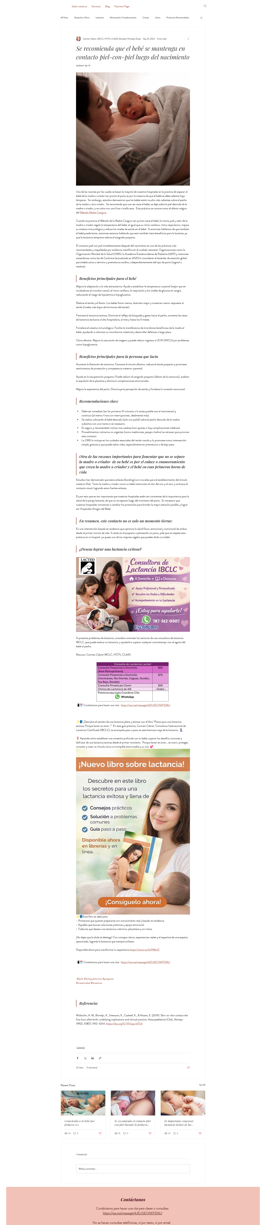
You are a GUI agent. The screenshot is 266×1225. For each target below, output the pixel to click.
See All (202, 1084)
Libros (157, 17)
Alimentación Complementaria (123, 17)
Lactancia (100, 17)
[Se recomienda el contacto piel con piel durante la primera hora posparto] (133, 1103)
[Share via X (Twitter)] (85, 1058)
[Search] (205, 6)
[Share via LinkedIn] (92, 1058)
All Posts (64, 17)
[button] (201, 17)
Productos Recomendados (177, 17)
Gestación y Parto (81, 17)
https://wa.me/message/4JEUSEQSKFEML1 (132, 1213)
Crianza (145, 17)
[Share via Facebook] (77, 1058)
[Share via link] (100, 1058)
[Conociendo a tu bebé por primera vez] (83, 1103)
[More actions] (188, 39)
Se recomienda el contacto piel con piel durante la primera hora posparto (133, 1123)
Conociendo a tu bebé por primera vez (79, 1123)
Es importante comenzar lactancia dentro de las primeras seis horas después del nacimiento (180, 1123)
